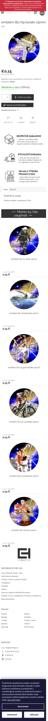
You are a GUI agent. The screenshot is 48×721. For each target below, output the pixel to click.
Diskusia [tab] (13, 189)
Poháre (4, 614)
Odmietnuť (12, 714)
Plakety (27, 614)
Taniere (27, 624)
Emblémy (27, 617)
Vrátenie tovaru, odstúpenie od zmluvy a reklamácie (21, 596)
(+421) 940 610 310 (12, 651)
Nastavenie (23, 706)
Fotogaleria (5, 583)
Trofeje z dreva (30, 620)
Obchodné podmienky (9, 576)
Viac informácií (13, 700)
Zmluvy (4, 589)
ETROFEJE (9, 655)
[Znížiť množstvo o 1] (10, 98)
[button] (24, 273)
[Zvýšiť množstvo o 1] (10, 95)
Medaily (4, 617)
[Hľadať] (28, 13)
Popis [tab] (5, 189)
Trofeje (4, 620)
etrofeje (8, 659)
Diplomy (4, 624)
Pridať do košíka (24, 97)
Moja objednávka (7, 599)
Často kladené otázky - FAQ (11, 573)
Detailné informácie (8, 110)
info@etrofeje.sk (11, 648)
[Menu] (42, 13)
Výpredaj (4, 627)
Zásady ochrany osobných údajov (14, 579)
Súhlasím (34, 714)
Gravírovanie (29, 627)
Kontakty (4, 586)
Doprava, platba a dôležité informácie (15, 592)
